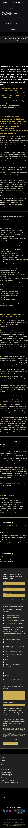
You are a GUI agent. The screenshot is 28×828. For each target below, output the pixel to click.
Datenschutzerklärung (21, 730)
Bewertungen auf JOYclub (19, 824)
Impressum (5, 824)
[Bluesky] (24, 811)
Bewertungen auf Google (16, 825)
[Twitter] (12, 811)
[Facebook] (7, 811)
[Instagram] (10, 811)
